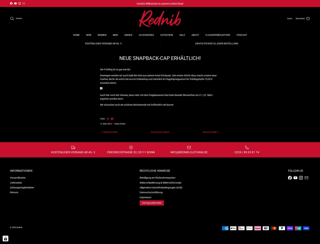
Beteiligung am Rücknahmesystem (157, 177)
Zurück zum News (160, 132)
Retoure (14, 192)
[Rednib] (160, 18)
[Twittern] (108, 119)
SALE (182, 35)
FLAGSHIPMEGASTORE (218, 35)
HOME (76, 35)
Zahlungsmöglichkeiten (22, 187)
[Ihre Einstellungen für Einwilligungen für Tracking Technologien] (5, 238)
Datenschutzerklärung (151, 192)
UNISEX (128, 35)
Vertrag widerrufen (152, 203)
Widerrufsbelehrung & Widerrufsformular (161, 182)
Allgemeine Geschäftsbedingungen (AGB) (161, 187)
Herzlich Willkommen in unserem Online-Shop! (160, 3)
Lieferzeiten (16, 182)
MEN (115, 35)
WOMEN (102, 35)
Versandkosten (18, 177)
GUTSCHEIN (166, 35)
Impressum (145, 197)
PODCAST (242, 35)
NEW (88, 35)
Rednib (19, 227)
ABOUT (195, 35)
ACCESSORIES (146, 35)
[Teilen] (112, 119)
